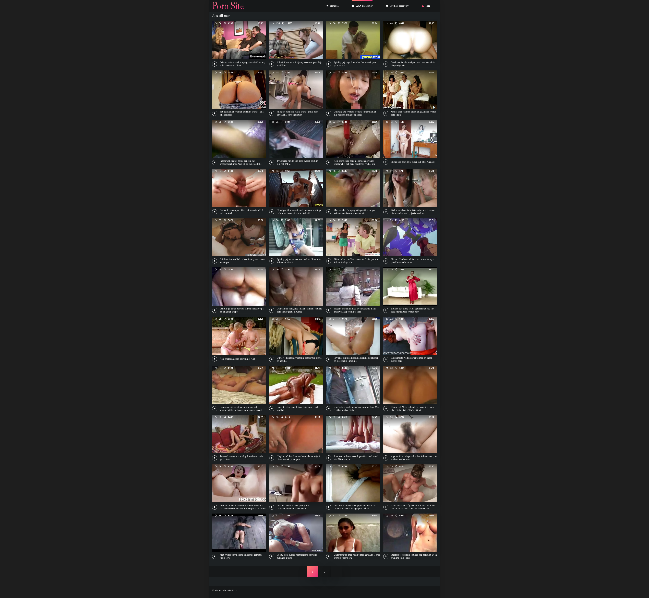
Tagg (427, 6)
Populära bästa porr (399, 6)
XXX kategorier (364, 6)
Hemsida (334, 6)
